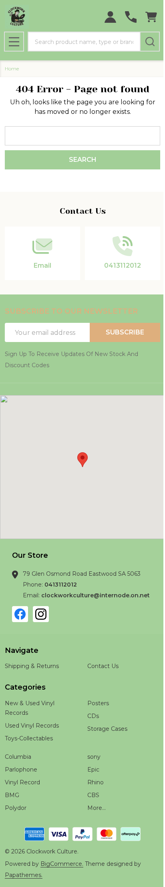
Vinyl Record (22, 782)
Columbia (18, 756)
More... (96, 807)
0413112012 (60, 584)
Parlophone (21, 769)
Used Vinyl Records (32, 725)
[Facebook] (20, 614)
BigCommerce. (61, 863)
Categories (25, 687)
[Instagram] (41, 614)
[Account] (110, 17)
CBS (93, 795)
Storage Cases (107, 728)
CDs (93, 716)
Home (12, 69)
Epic (93, 769)
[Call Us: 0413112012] (131, 17)
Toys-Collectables (29, 738)
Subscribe (125, 332)
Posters (98, 703)
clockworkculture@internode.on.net (95, 595)
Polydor (15, 807)
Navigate (21, 650)
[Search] (150, 42)
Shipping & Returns (32, 666)
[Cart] (151, 17)
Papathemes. (23, 875)
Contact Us (103, 666)
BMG (12, 795)
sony (94, 756)
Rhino (95, 782)
